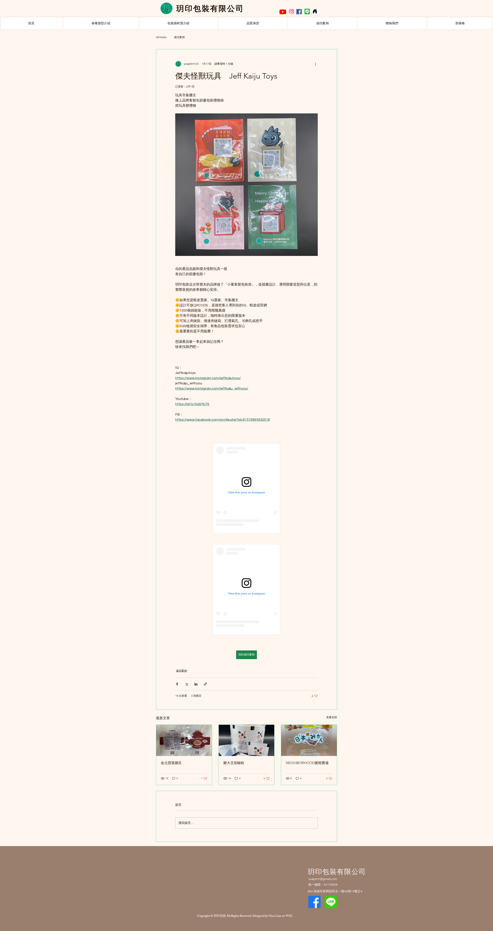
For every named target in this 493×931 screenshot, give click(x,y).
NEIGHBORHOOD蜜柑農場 (307, 763)
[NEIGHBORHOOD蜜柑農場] (309, 740)
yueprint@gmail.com (322, 879)
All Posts (161, 37)
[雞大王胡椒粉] (246, 740)
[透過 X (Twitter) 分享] (186, 684)
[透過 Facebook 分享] (177, 684)
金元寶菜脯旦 (171, 763)
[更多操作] (315, 64)
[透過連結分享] (205, 684)
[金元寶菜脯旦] (184, 740)
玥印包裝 (220, 916)
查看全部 (331, 717)
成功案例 (179, 37)
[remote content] (246, 488)
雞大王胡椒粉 (233, 763)
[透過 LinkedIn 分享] (196, 684)
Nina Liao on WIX (280, 916)
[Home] (315, 11)
